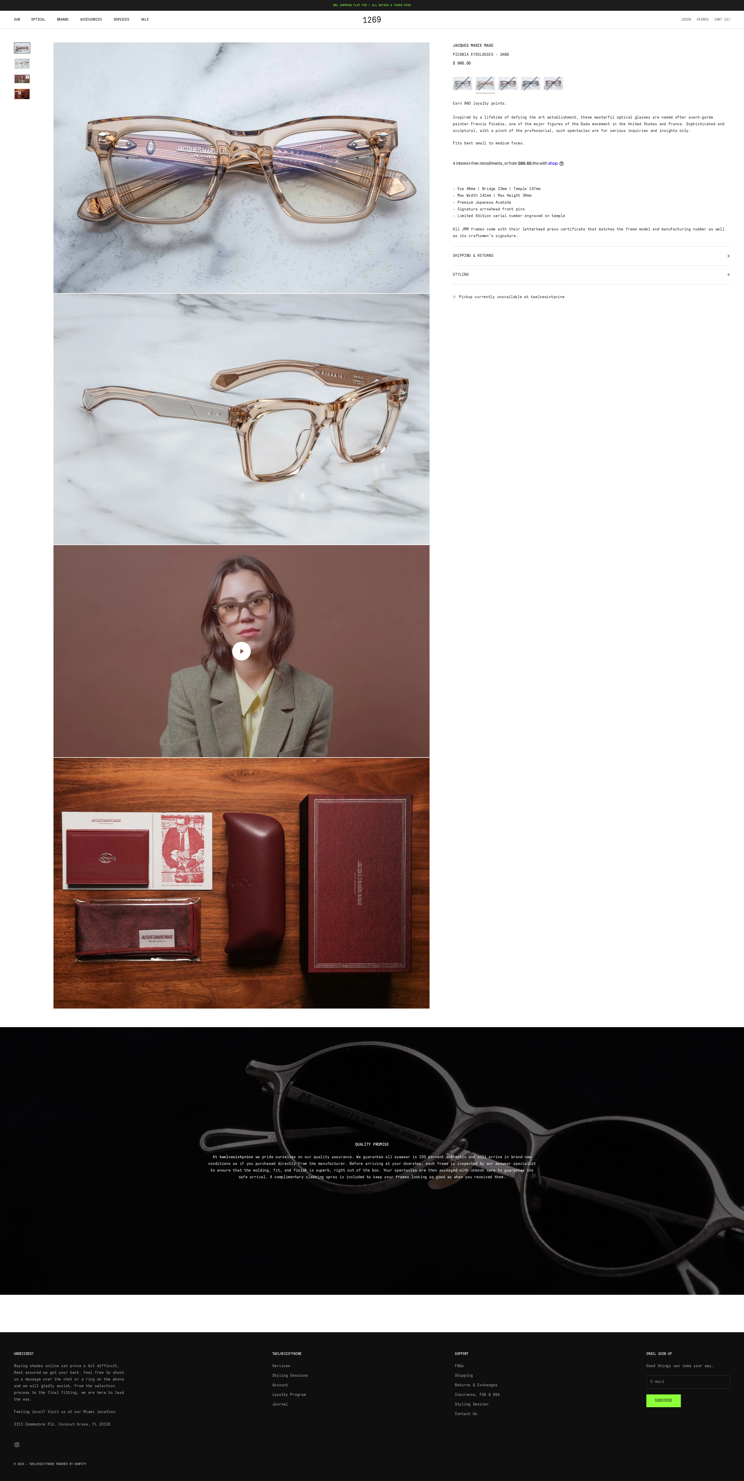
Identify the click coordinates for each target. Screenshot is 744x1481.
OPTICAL (38, 19)
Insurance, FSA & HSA (477, 1395)
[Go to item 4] (22, 93)
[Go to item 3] (22, 79)
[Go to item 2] (22, 63)
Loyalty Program (289, 1395)
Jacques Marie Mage (473, 46)
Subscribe (664, 1401)
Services (121, 19)
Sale (145, 19)
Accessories (91, 19)
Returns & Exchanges (476, 1385)
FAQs (459, 1366)
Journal (280, 1404)
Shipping (464, 1375)
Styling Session (472, 1404)
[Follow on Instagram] (17, 1445)
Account (280, 1385)
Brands (63, 19)
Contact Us (466, 1414)
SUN (17, 19)
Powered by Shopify (71, 1464)
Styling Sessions (290, 1375)
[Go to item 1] (22, 47)
